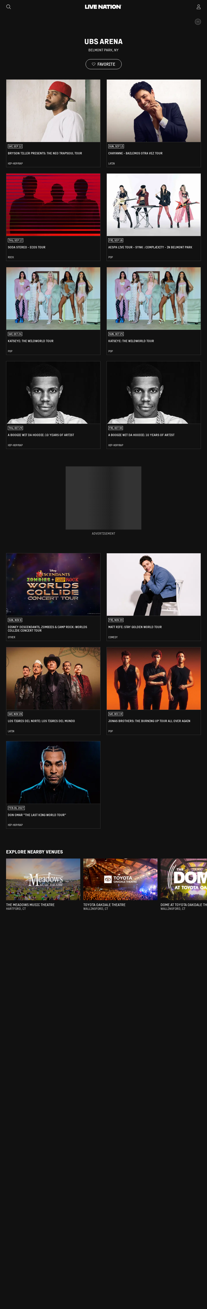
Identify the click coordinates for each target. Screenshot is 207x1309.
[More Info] (198, 22)
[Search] (8, 7)
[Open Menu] (198, 7)
